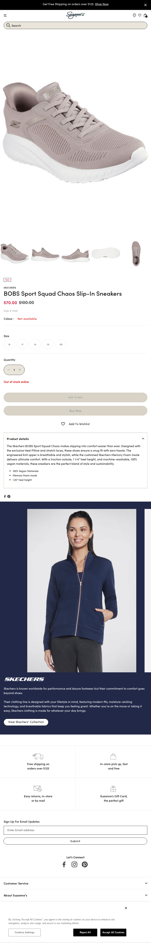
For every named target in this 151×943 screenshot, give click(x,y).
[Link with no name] (68, 590)
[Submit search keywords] (8, 25)
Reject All (85, 932)
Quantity (9, 360)
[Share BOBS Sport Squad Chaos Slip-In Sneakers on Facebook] (4, 496)
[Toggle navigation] (5, 15)
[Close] (145, 5)
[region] (67, 922)
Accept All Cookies (113, 932)
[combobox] (75, 25)
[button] (63, 424)
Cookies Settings (24, 932)
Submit (75, 841)
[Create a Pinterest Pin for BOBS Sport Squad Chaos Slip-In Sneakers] (8, 496)
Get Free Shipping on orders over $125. (75, 4)
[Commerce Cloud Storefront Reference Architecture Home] (75, 15)
